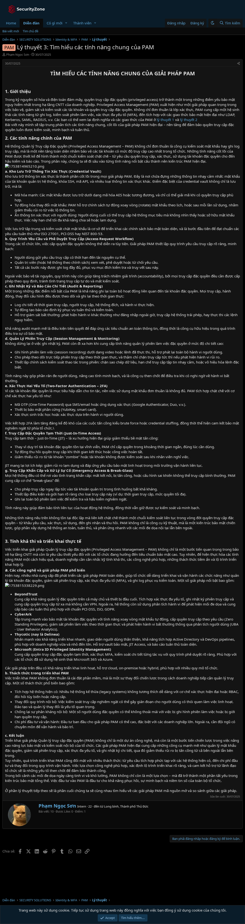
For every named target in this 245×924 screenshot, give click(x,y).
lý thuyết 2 (188, 119)
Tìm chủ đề (30, 31)
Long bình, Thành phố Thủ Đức (126, 806)
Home (11, 23)
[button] (66, 23)
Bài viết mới (10, 31)
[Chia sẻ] (238, 63)
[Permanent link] (8, 81)
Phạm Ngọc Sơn (17, 54)
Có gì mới (54, 23)
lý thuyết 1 (165, 119)
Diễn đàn (31, 23)
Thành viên (82, 23)
